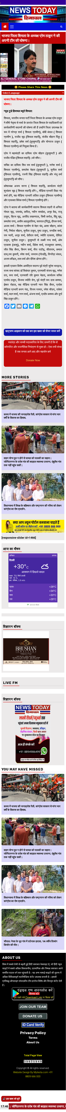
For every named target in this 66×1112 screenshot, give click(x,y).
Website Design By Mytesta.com (30, 1072)
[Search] (61, 26)
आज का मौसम (34, 605)
